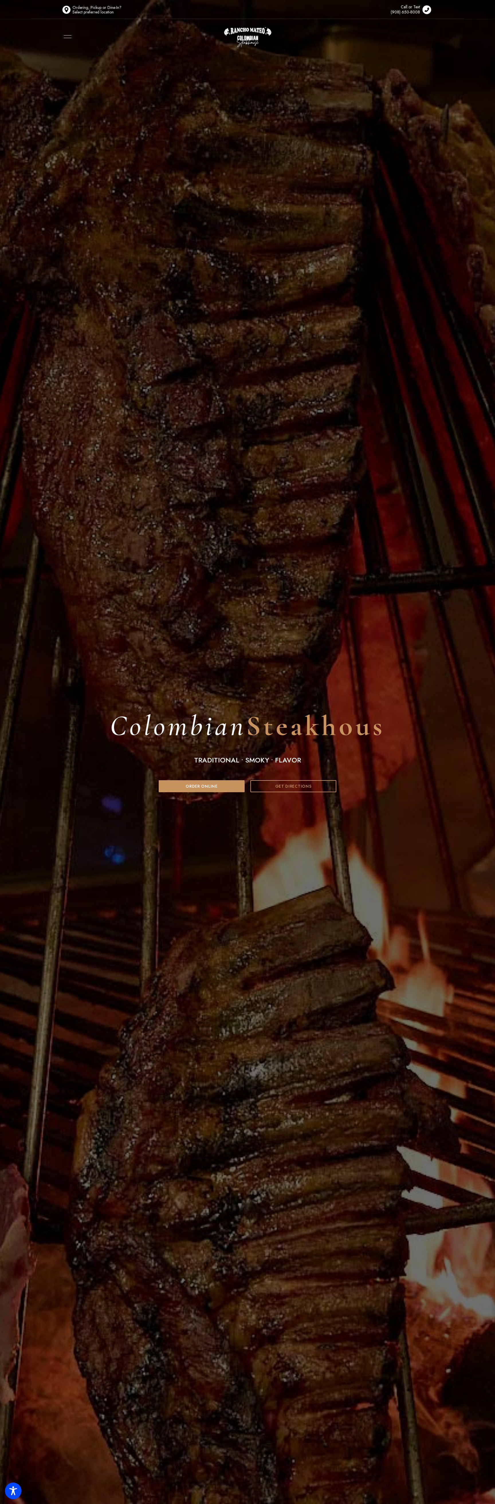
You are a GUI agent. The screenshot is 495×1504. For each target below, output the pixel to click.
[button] (202, 786)
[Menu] (66, 36)
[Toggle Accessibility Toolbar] (13, 1491)
